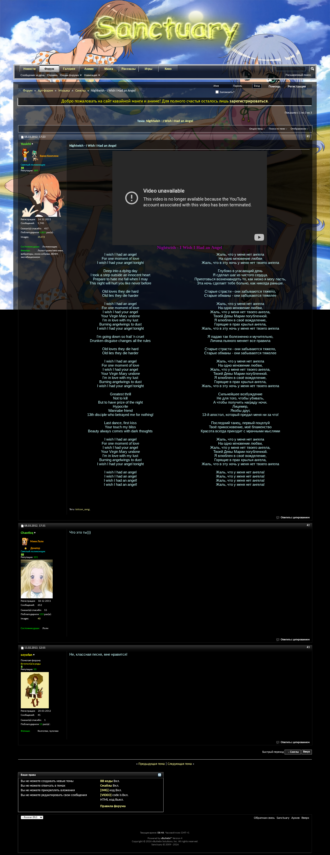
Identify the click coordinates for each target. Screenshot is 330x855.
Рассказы (129, 69)
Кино (168, 69)
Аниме (89, 69)
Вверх (306, 752)
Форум (49, 69)
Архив (295, 817)
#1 (308, 136)
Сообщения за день (33, 75)
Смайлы (106, 786)
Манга (108, 69)
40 (39, 618)
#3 (308, 647)
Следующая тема (180, 764)
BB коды (106, 781)
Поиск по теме (277, 129)
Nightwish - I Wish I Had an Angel (169, 121)
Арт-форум (45, 91)
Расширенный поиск (298, 74)
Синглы (80, 91)
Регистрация (297, 86)
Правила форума (113, 806)
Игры (148, 69)
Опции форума (69, 75)
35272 (41, 237)
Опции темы (256, 129)
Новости (29, 69)
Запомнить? (226, 92)
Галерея (69, 69)
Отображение (298, 129)
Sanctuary (283, 817)
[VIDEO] (106, 795)
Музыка (64, 91)
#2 (308, 525)
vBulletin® (166, 838)
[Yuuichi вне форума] (42, 195)
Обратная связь (264, 817)
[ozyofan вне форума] (35, 690)
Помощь (274, 86)
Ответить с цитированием (295, 517)
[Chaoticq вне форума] (37, 579)
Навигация (90, 75)
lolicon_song (82, 509)
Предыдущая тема (151, 764)
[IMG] (104, 790)
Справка (52, 75)
